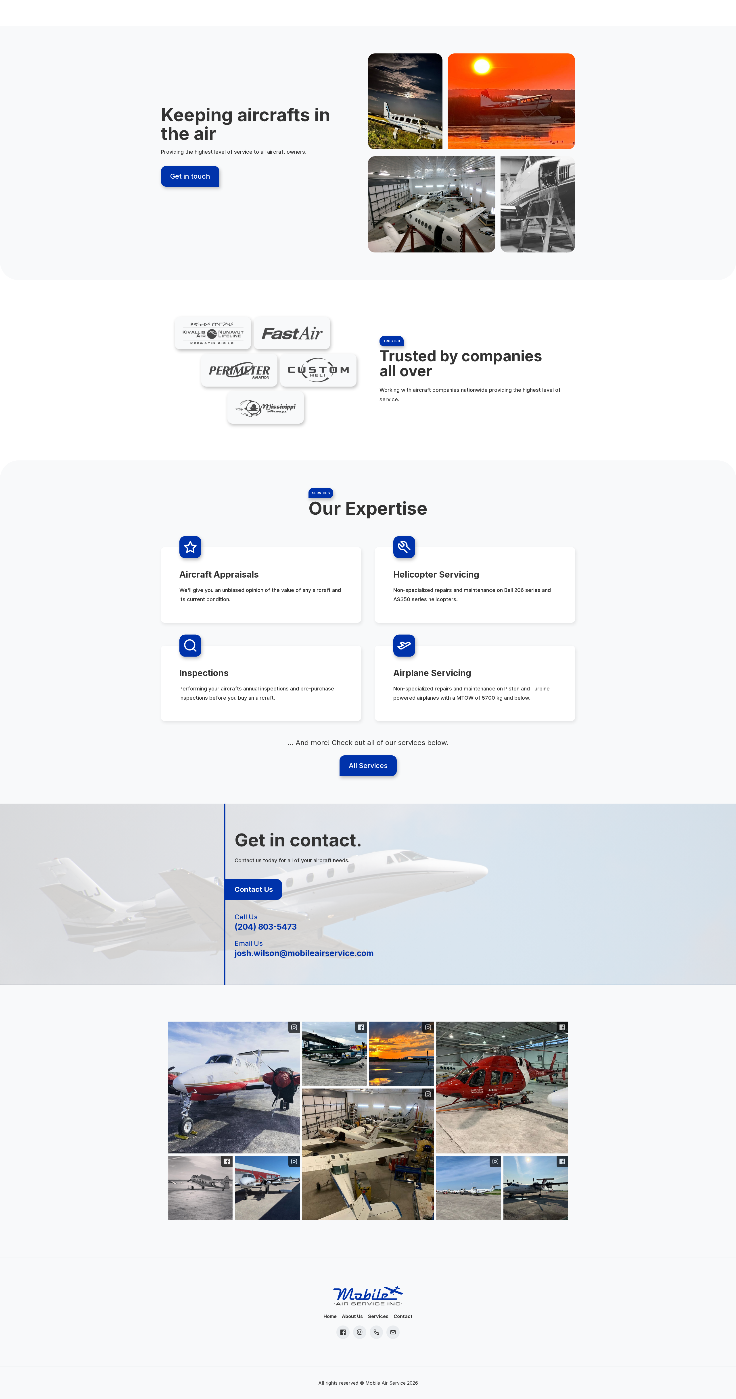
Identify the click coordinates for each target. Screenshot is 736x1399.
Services (378, 1316)
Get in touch (190, 176)
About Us (352, 1316)
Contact (403, 1316)
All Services (368, 765)
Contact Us (254, 889)
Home (330, 1316)
